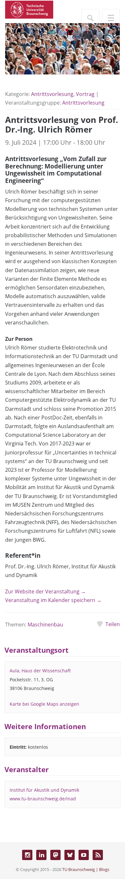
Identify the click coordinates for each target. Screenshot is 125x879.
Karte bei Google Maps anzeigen (44, 704)
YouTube (84, 855)
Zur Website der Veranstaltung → (45, 591)
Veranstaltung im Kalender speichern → (53, 600)
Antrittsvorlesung (52, 94)
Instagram (27, 855)
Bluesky (69, 855)
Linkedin (41, 855)
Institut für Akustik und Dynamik (44, 790)
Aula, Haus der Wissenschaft (40, 671)
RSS (98, 855)
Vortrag (85, 94)
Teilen (112, 624)
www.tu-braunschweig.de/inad (43, 799)
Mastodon (55, 855)
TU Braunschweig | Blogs (85, 869)
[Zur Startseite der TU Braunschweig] (29, 9)
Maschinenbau (45, 624)
